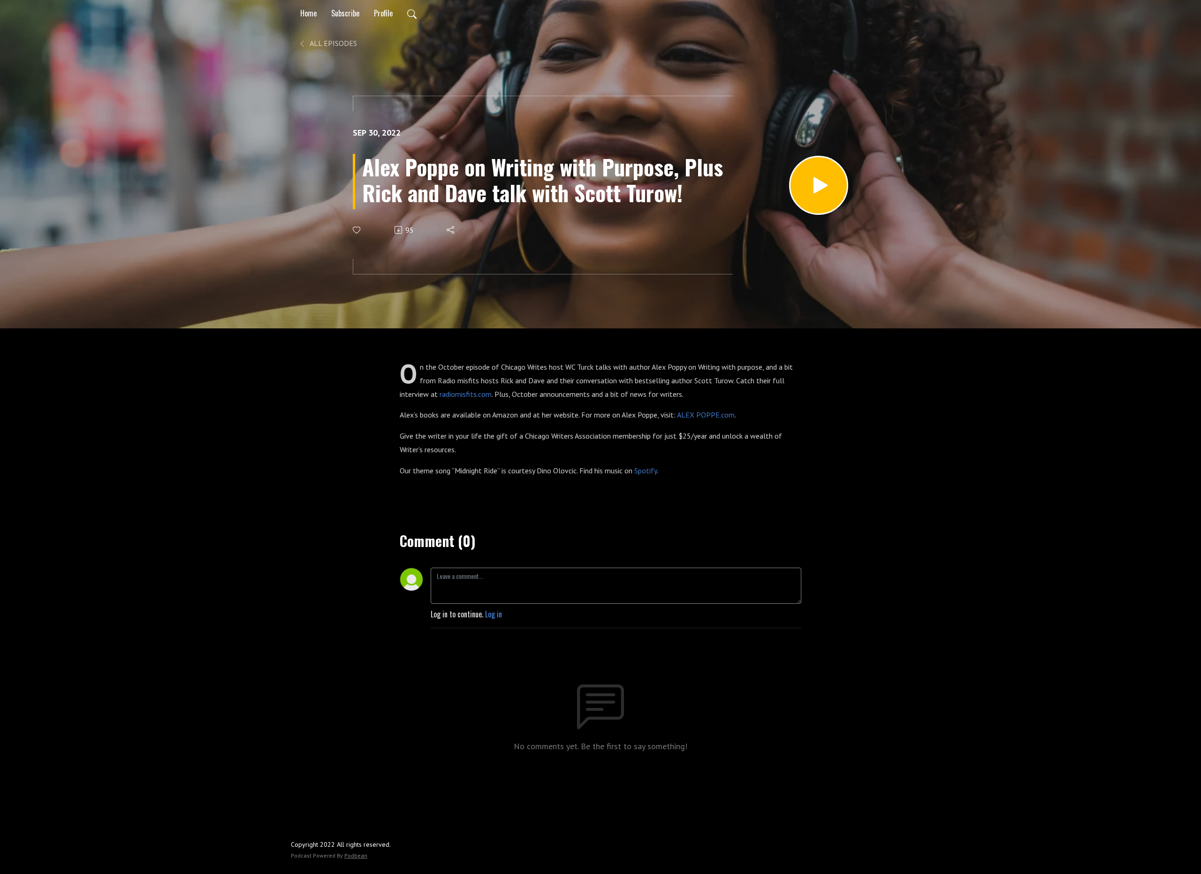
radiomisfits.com (466, 394)
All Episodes (332, 43)
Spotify (645, 470)
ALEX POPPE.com (706, 414)
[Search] (411, 13)
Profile (383, 13)
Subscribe (345, 13)
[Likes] (357, 230)
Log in (493, 614)
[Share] (451, 230)
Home (308, 13)
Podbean (355, 855)
